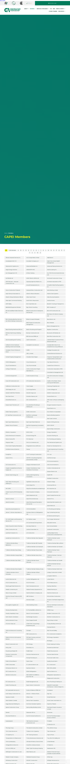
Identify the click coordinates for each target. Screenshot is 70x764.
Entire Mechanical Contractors (13, 435)
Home (5, 233)
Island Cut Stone (10, 498)
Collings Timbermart (11, 369)
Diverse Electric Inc (52, 396)
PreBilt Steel (29, 651)
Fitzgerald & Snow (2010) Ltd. (33, 445)
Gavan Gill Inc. (9, 457)
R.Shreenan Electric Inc (11, 668)
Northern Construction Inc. (53, 617)
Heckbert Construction (52, 478)
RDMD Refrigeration (31, 671)
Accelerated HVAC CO (11, 261)
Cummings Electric (31, 389)
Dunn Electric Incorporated (53, 411)
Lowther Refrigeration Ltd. (32, 579)
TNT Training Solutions (32, 734)
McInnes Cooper (30, 599)
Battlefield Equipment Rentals (13, 307)
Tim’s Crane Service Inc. (11, 731)
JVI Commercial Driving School (34, 522)
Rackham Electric (30, 668)
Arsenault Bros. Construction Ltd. (34, 290)
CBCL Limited (29, 353)
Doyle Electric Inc (51, 408)
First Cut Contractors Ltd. (32, 442)
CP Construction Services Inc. (33, 381)
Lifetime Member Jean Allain (13, 560)
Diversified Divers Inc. (11, 399)
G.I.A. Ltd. (49, 454)
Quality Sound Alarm (52, 661)
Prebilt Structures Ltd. (52, 651)
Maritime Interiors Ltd (52, 593)
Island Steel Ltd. (51, 505)
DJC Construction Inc (31, 399)
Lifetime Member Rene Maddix (14, 569)
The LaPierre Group (52, 728)
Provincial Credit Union (53, 657)
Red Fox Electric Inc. (52, 671)
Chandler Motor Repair (32, 357)
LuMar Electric (50, 579)
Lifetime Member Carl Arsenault (35, 546)
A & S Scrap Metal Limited (32, 257)
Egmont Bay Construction (53, 428)
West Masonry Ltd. (30, 751)
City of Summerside (31, 365)
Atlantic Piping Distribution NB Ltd (14, 297)
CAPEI (27, 350)
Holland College (51, 481)
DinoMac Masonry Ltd (31, 396)
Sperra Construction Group (12, 707)
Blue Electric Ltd (51, 319)
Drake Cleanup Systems (12, 411)
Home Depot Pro (30, 485)
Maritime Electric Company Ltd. (34, 593)
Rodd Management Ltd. (32, 681)
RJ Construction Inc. (10, 681)
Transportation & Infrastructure (13, 738)
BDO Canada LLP (51, 307)
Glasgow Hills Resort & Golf (33, 464)
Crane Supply (29, 386)
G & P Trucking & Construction (33, 454)
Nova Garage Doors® (31, 620)
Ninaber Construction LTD (53, 613)
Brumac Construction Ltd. (32, 333)
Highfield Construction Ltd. (33, 481)
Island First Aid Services (32, 498)
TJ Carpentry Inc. (10, 734)
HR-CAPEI (8, 488)
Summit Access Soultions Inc (33, 716)
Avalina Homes (51, 300)
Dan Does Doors (10, 396)
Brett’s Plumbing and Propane (33, 329)
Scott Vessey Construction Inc (13, 693)
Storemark (49, 712)
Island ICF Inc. (50, 498)
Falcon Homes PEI (10, 439)
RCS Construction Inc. (11, 671)
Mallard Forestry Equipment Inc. (34, 589)
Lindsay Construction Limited (54, 572)
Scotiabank (50, 690)
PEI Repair (49, 640)
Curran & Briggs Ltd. (52, 389)
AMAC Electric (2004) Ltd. (32, 278)
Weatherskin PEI (51, 748)
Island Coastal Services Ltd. (53, 495)
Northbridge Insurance (32, 617)
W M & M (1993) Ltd (10, 748)
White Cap (49, 757)
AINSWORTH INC (30, 269)
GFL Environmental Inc (52, 461)
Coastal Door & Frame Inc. (53, 365)
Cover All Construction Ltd (12, 381)
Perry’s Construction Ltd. (12, 644)
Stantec (8, 712)
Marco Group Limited (11, 593)
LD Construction (30, 533)
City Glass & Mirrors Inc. (53, 362)
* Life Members (12, 250)
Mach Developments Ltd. (32, 586)
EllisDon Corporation (11, 432)
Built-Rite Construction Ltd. (53, 336)
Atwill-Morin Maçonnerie (32, 300)
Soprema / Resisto (51, 704)
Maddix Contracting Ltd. (12, 589)
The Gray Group (10, 728)
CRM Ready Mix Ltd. (11, 389)
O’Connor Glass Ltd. (10, 623)
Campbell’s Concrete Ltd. (32, 345)
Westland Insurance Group (33, 757)
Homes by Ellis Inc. (51, 485)
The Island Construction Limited (34, 728)
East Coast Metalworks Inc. (12, 422)
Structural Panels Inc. (11, 716)
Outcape (28, 630)
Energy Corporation (52, 432)
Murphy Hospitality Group (12, 613)
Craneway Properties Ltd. (53, 386)
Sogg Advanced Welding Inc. (13, 704)
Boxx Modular (50, 322)
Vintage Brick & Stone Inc (12, 745)
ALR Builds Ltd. (9, 278)
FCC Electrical (29, 439)
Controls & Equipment (11, 375)
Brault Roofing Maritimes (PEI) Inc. (14, 329)
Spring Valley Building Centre (33, 707)
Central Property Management (13, 357)
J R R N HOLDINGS (31, 509)
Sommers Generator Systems (33, 704)
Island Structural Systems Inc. (13, 509)
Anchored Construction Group (54, 278)
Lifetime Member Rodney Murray (35, 569)
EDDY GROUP (50, 425)
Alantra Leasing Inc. (52, 269)
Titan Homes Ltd (51, 731)
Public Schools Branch (11, 661)
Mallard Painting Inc (52, 589)
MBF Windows (30, 596)
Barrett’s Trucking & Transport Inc (55, 303)
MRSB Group (50, 610)
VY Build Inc (50, 745)
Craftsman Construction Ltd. (13, 386)
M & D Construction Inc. (11, 582)
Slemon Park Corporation (32, 700)
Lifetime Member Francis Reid (34, 550)
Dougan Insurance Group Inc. (54, 405)
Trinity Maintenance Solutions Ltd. (34, 738)
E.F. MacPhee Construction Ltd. (13, 415)
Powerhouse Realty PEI (11, 651)
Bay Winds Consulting (31, 307)
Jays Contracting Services (53, 512)
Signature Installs (10, 697)
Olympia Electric (51, 627)
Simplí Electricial (51, 697)
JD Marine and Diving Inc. (53, 515)
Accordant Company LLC (32, 261)
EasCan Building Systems (53, 415)
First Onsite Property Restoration (14, 445)
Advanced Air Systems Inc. (12, 266)
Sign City (49, 693)
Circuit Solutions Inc (31, 362)
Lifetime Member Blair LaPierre (55, 543)
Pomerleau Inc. (30, 647)
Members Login (52, 3)
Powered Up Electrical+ (53, 647)
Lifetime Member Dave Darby (13, 550)
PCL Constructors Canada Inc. (54, 634)
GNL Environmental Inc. (53, 464)
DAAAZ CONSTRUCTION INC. (13, 393)
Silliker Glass (29, 697)
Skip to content (2, 0)
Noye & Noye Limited (52, 620)
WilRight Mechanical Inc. (53, 760)
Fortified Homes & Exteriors (12, 449)
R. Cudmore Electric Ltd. (32, 664)
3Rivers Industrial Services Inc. (13, 257)
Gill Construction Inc (11, 464)
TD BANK (49, 721)
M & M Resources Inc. (52, 582)
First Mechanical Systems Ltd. (54, 442)
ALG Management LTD (11, 273)
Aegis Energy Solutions (11, 269)
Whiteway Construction (11, 760)
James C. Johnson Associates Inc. (14, 512)
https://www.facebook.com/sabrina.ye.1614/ (36, 488)
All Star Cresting (30, 273)
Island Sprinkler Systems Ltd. (54, 502)
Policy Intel (8, 647)
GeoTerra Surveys (51, 457)
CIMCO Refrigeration (11, 362)
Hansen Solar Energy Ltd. (12, 475)
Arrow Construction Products (13, 290)
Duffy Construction (31, 411)
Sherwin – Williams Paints (32, 693)
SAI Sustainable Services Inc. (13, 690)
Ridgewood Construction (53, 678)
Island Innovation (10, 502)
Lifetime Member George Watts (14, 555)
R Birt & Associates (10, 664)
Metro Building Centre (31, 604)
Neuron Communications (32, 613)
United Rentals (50, 741)
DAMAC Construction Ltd (53, 393)
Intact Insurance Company (32, 492)
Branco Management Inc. (53, 326)
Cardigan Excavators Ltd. (53, 350)
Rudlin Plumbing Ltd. (11, 685)
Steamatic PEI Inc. (30, 712)
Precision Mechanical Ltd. (32, 654)
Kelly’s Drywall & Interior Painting (14, 526)
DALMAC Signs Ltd (31, 393)
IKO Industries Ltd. (51, 488)
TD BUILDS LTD (51, 724)
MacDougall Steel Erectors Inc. (13, 586)
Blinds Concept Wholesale (32, 319)
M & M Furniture (30, 582)
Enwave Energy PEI (31, 435)
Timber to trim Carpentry (32, 731)
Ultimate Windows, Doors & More (34, 741)
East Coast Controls (52, 418)
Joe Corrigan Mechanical (53, 519)
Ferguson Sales (9, 442)
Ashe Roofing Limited (52, 290)
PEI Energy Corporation (53, 637)
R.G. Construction (51, 664)
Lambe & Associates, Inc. (32, 529)
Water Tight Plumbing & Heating (34, 748)
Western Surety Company (12, 757)
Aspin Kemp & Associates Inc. (13, 293)
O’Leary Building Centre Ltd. (54, 623)
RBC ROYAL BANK (51, 668)
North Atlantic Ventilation (12, 617)
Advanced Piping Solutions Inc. (54, 266)
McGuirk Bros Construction (53, 596)
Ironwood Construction (52, 492)
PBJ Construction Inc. (31, 634)
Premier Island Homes (52, 654)
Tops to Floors (50, 734)
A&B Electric (50, 257)
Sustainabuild (9, 721)
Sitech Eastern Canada (11, 700)
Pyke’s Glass (29, 661)
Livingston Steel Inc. (52, 575)
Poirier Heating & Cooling (53, 644)
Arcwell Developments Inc (32, 285)
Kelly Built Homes (51, 522)
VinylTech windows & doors (33, 745)
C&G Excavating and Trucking (13, 339)
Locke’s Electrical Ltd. (11, 579)
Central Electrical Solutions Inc (54, 353)
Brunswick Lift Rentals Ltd (53, 333)
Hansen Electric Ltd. (52, 471)
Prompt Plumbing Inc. (31, 657)
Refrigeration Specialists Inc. (54, 674)
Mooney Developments (11, 610)
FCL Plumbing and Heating (54, 439)
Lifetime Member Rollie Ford (55, 569)
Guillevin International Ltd (53, 468)
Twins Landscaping (10, 741)
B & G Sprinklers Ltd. (31, 303)
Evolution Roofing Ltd (52, 435)
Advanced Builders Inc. (32, 266)
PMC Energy (29, 644)
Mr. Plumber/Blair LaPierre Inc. (33, 610)
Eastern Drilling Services (53, 422)
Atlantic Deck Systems (52, 293)
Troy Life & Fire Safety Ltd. (53, 738)
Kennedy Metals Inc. (31, 526)
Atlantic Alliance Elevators (32, 293)
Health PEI (49, 475)
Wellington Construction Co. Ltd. (14, 751)
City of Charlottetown (11, 365)
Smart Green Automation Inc (54, 700)
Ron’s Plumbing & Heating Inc (54, 681)
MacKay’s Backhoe (51, 586)
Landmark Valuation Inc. (12, 533)
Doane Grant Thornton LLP (12, 405)
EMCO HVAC (29, 432)
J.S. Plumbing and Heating (53, 509)
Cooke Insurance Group (32, 375)
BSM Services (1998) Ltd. (32, 336)
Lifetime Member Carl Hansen (55, 546)
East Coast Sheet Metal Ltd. (33, 422)
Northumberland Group (11, 620)
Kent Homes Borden (52, 526)
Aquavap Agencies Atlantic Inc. (34, 281)
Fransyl (28, 449)
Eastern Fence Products (12, 425)
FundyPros (8, 454)
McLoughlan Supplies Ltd (12, 604)
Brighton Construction (52, 329)
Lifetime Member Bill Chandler (34, 543)
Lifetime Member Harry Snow (34, 555)
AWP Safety (8, 303)
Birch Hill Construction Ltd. (53, 310)
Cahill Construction (31, 339)
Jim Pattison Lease (31, 519)
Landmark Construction (53, 529)
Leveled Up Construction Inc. (13, 538)
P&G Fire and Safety (52, 630)
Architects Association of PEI (54, 281)
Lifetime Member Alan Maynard (35, 538)
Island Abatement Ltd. (31, 495)
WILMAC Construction (31, 760)
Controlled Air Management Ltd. (55, 372)
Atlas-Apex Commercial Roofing (14, 300)
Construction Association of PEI (55, 369)
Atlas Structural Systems (53, 297)
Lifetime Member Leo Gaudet (55, 560)
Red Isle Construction (11, 674)
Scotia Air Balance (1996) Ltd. (33, 690)
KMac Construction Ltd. (11, 529)
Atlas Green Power (31, 297)
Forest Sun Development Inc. (54, 445)
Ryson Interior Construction (33, 685)
